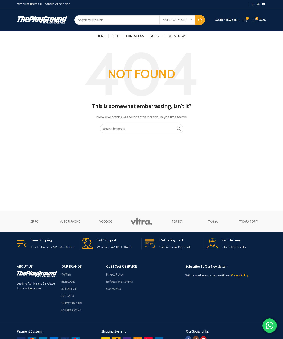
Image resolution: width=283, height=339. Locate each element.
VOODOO (105, 221)
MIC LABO (67, 296)
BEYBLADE (68, 281)
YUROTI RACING (71, 303)
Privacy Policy (115, 274)
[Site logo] (42, 19)
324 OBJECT (68, 289)
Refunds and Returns (119, 281)
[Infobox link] (46, 243)
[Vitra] (141, 221)
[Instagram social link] (258, 4)
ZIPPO (34, 221)
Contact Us (113, 289)
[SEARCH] (200, 20)
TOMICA (177, 221)
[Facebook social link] (253, 4)
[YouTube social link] (263, 4)
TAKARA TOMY (248, 221)
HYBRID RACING (71, 310)
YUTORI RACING (70, 221)
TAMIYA (213, 221)
